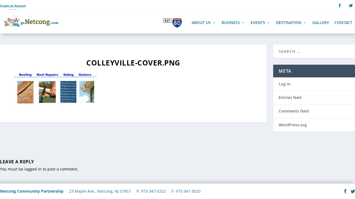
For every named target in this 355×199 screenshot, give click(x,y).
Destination (288, 23)
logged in (33, 169)
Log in (284, 84)
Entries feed (290, 97)
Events (258, 23)
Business (231, 23)
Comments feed (294, 111)
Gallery (320, 23)
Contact (343, 23)
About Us (201, 23)
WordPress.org (293, 124)
